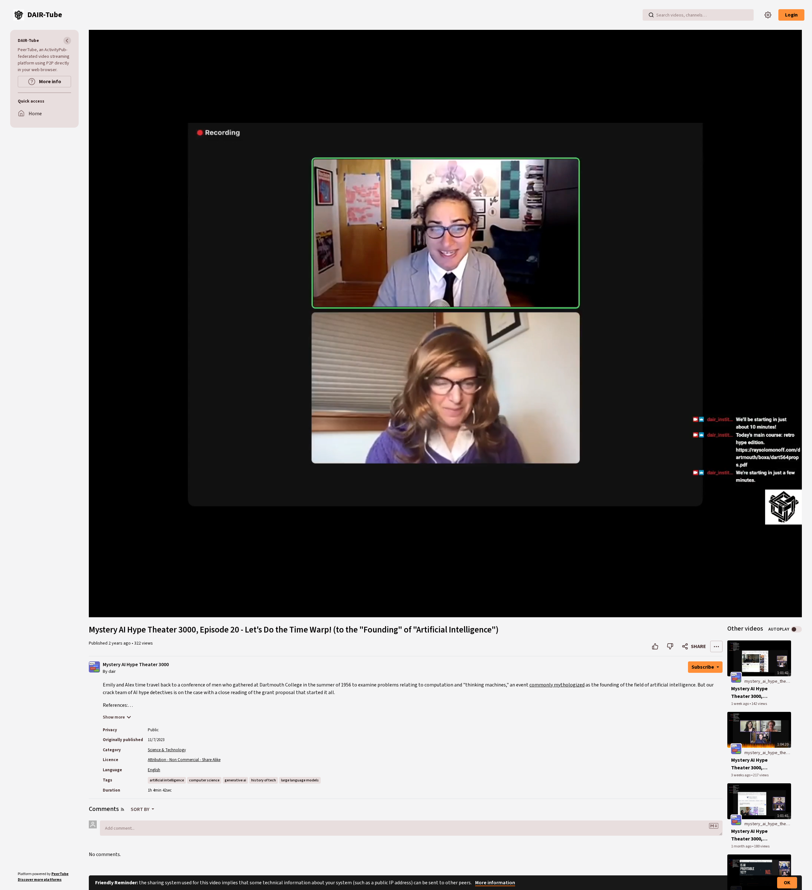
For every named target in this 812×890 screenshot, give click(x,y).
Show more (114, 717)
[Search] (651, 15)
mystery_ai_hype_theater (769, 681)
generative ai (235, 780)
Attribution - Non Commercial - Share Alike (184, 760)
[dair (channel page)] (94, 666)
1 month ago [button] (741, 846)
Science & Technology (167, 750)
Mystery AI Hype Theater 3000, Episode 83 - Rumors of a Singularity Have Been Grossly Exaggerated (754, 692)
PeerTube (60, 874)
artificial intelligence (167, 780)
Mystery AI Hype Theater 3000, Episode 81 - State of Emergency (751, 835)
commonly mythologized (557, 684)
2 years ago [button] (120, 643)
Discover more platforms (40, 879)
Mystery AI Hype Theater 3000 (136, 664)
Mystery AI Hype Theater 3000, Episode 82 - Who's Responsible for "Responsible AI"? (752, 764)
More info (49, 81)
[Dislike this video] (670, 646)
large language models (300, 780)
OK (787, 882)
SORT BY (140, 809)
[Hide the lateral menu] (67, 40)
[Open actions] (716, 646)
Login (791, 14)
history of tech (263, 780)
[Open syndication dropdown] (122, 809)
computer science (204, 780)
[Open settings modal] (768, 15)
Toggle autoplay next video (796, 629)
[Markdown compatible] (713, 826)
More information (495, 882)
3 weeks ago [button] (741, 775)
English (154, 770)
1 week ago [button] (740, 703)
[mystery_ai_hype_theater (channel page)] (736, 677)
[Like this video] (655, 646)
